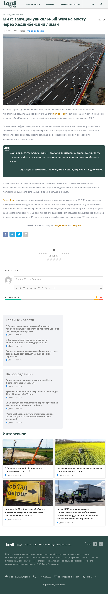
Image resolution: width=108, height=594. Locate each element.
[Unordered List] (35, 287)
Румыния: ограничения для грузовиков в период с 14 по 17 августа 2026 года (32, 392)
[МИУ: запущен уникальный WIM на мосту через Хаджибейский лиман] (5, 235)
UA (104, 19)
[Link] (46, 287)
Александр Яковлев (35, 31)
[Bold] (16, 287)
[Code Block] (42, 287)
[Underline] (24, 287)
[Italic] (20, 287)
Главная (6, 15)
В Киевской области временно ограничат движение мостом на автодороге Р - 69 (27, 341)
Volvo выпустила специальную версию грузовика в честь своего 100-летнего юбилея (32, 404)
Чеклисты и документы (70, 4)
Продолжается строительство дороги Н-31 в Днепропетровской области (29, 381)
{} (49, 288)
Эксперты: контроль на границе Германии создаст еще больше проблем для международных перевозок (32, 354)
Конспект (50, 4)
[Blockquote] (39, 287)
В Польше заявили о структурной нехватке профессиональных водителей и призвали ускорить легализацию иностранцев (32, 329)
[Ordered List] (31, 287)
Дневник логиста (33, 4)
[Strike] (28, 287)
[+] (53, 288)
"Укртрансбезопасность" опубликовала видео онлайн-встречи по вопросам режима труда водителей (30, 417)
